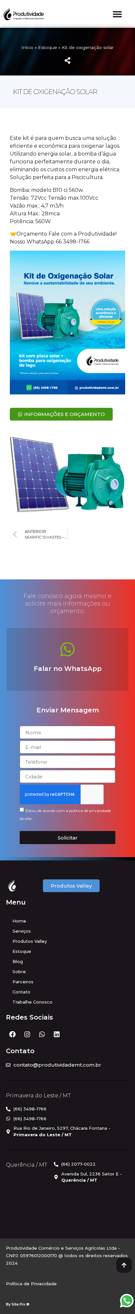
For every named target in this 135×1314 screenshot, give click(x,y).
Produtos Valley (29, 941)
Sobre (19, 971)
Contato (21, 991)
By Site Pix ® (17, 1304)
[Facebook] (12, 1034)
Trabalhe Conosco (32, 1002)
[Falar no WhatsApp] (67, 649)
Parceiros (22, 981)
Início (27, 47)
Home (19, 920)
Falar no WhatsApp (68, 669)
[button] (117, 14)
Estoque (47, 47)
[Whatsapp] (41, 1034)
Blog (17, 961)
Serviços (21, 931)
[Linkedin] (56, 1034)
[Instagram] (27, 1034)
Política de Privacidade (31, 1283)
